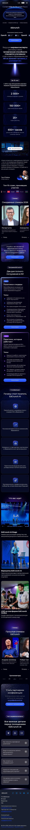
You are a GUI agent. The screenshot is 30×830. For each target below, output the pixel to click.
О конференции (5, 796)
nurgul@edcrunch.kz (15, 700)
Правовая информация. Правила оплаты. (12, 827)
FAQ (2, 803)
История (3, 798)
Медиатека (4, 801)
